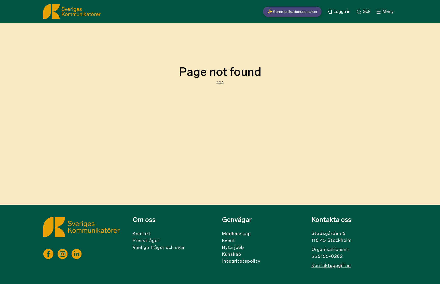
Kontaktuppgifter (331, 266)
